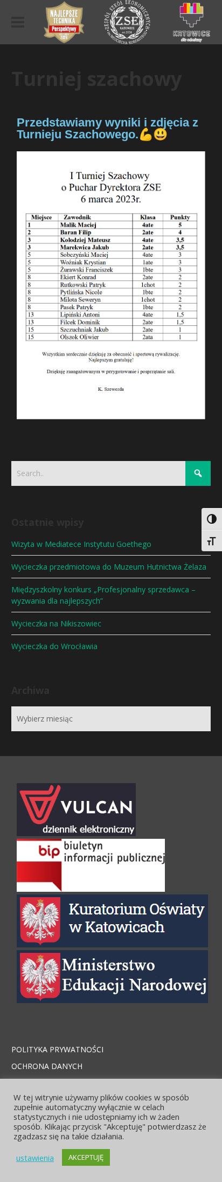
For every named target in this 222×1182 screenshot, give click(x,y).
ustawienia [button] (35, 1158)
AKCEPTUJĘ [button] (85, 1157)
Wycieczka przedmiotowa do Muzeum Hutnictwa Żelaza (108, 567)
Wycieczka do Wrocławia (54, 646)
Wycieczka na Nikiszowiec (56, 623)
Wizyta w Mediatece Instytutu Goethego (81, 544)
